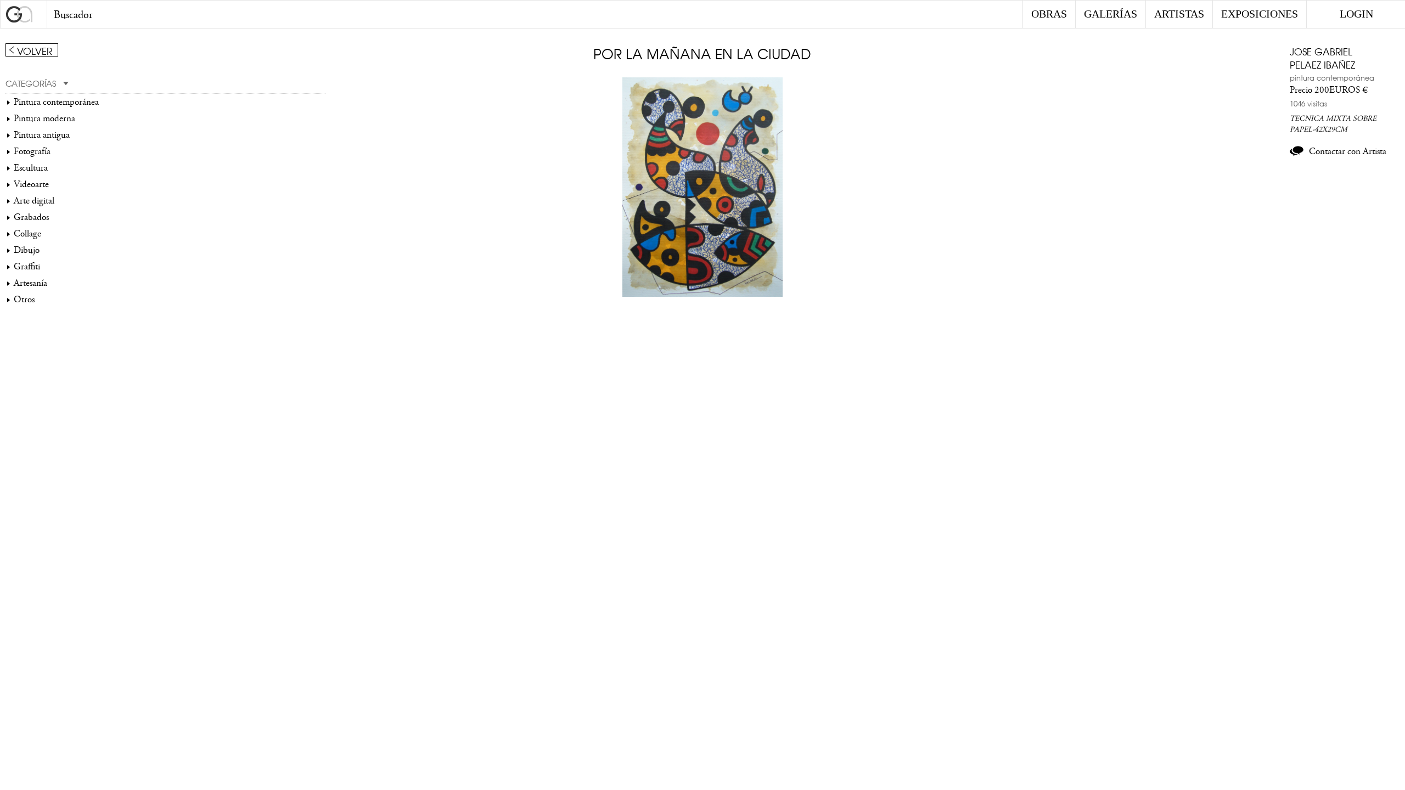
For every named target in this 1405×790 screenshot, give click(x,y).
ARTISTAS (1179, 14)
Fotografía (32, 151)
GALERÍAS (1110, 14)
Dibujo (27, 250)
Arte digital (34, 201)
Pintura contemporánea (56, 102)
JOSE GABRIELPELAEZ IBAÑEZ (1322, 57)
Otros (24, 300)
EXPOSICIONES (1259, 14)
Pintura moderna (44, 118)
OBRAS (1049, 14)
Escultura (31, 168)
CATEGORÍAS (30, 83)
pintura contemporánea (1332, 77)
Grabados (31, 217)
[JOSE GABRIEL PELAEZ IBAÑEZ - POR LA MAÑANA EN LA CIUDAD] (702, 294)
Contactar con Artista (1347, 151)
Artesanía (30, 283)
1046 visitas (1308, 103)
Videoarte (31, 184)
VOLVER (34, 50)
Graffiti (27, 267)
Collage (27, 234)
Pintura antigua (42, 135)
